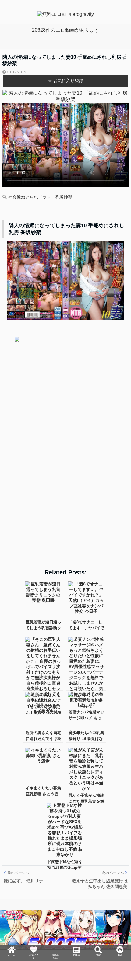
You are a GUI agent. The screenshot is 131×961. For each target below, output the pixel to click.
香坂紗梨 (63, 197)
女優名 (76, 938)
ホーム (11, 938)
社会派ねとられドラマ (29, 197)
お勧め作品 (55, 946)
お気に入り (34, 941)
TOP (120, 935)
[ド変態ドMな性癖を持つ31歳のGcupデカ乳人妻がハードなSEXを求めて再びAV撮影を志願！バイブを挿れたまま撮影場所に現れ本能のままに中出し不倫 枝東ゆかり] (65, 827)
